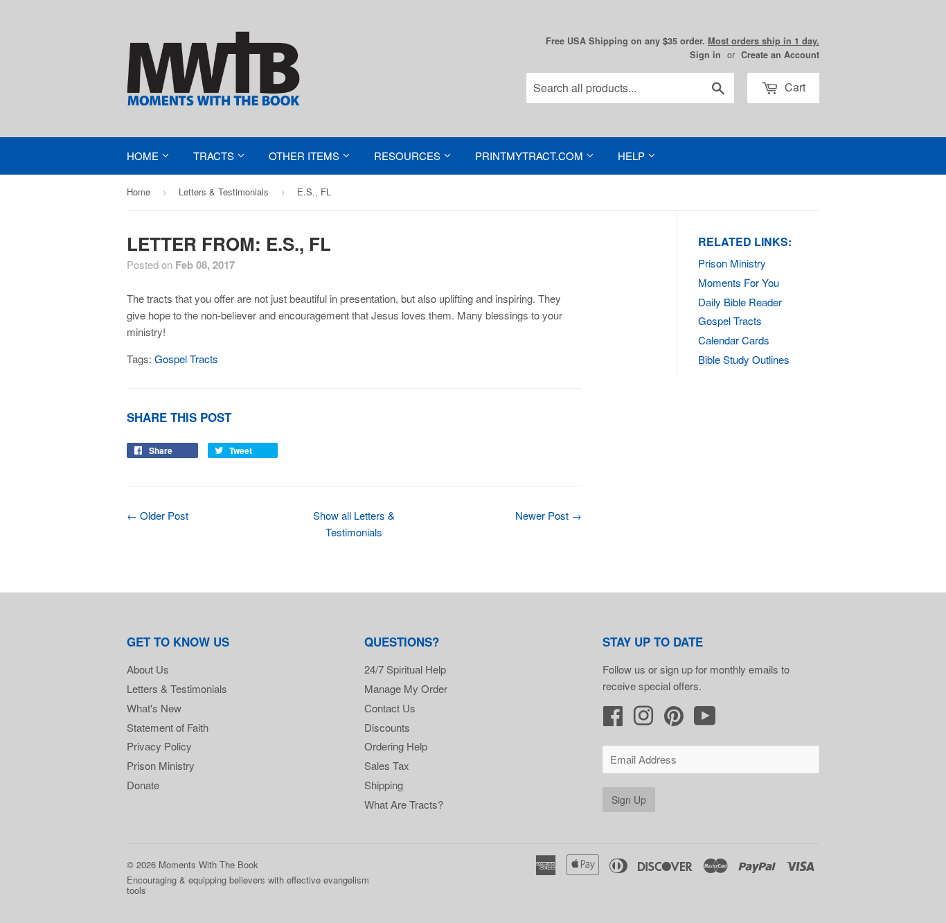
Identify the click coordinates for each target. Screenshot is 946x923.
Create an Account (780, 55)
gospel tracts (186, 358)
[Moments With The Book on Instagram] (643, 719)
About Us (148, 669)
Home (144, 155)
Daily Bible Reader (740, 302)
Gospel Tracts (730, 320)
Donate (143, 784)
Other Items (305, 155)
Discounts (387, 727)
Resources (408, 155)
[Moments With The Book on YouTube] (705, 719)
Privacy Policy (159, 746)
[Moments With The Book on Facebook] (613, 719)
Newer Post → (548, 515)
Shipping (383, 784)
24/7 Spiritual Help (405, 669)
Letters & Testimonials (224, 191)
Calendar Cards (733, 340)
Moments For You (738, 282)
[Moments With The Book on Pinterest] (673, 719)
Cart (793, 87)
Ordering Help (395, 746)
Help (633, 155)
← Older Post (157, 515)
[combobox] (630, 88)
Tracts (215, 155)
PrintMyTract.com (530, 155)
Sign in (705, 55)
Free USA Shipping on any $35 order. (682, 41)
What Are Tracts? (403, 804)
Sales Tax (386, 765)
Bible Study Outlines (743, 359)
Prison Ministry (732, 263)
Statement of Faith (167, 727)
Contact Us (390, 708)
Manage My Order (405, 688)
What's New (154, 708)
